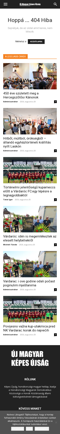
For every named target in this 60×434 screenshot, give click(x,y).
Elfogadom (17, 428)
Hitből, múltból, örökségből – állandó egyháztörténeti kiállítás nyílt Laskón (27, 142)
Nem (29, 428)
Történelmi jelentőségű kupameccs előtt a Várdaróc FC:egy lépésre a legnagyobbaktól (29, 191)
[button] (5, 4)
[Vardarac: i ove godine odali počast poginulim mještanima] (30, 264)
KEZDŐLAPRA (36, 41)
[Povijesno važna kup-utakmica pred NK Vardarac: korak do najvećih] (30, 309)
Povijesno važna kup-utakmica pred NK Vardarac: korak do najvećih (29, 328)
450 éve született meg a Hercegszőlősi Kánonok (21, 95)
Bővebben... (42, 428)
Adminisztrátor (10, 101)
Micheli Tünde (10, 244)
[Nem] (56, 422)
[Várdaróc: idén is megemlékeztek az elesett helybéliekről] (30, 219)
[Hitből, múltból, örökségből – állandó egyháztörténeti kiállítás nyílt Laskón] (30, 121)
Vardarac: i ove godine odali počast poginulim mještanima (29, 283)
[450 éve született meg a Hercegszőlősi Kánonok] (30, 76)
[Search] (55, 4)
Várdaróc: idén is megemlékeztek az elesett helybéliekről (29, 238)
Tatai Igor (8, 199)
